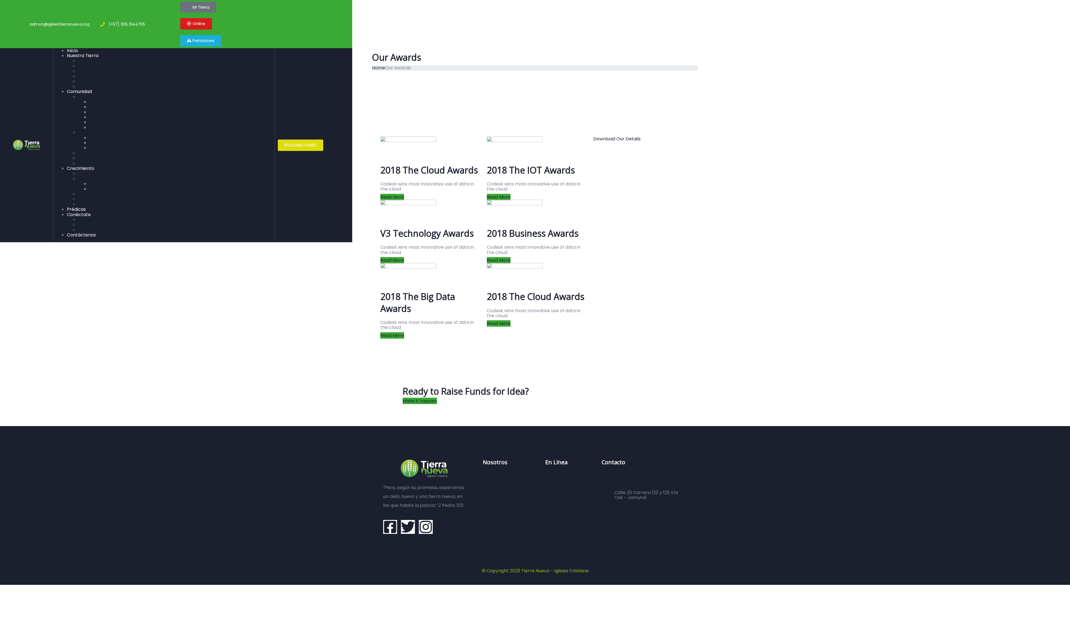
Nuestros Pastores (98, 71)
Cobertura (89, 81)
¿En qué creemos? (98, 76)
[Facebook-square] (390, 527)
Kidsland (98, 102)
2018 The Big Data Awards (417, 302)
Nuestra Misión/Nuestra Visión (110, 66)
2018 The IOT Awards (531, 170)
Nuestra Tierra (82, 55)
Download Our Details (617, 139)
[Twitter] (408, 527)
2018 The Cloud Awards (429, 170)
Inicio (72, 50)
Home (378, 68)
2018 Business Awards (532, 233)
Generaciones (93, 97)
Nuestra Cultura (95, 86)
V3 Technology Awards (427, 233)
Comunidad (79, 91)
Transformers (104, 107)
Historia (86, 61)
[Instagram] (426, 527)
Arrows (97, 112)
